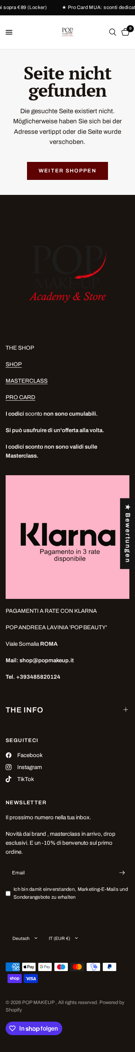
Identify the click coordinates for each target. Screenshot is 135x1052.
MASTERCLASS (27, 381)
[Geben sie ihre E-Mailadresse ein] (121, 873)
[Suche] (112, 32)
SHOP (14, 364)
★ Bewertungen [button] (127, 533)
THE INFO (25, 710)
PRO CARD (20, 397)
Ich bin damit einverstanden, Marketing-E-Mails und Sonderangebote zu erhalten (71, 893)
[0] (124, 32)
